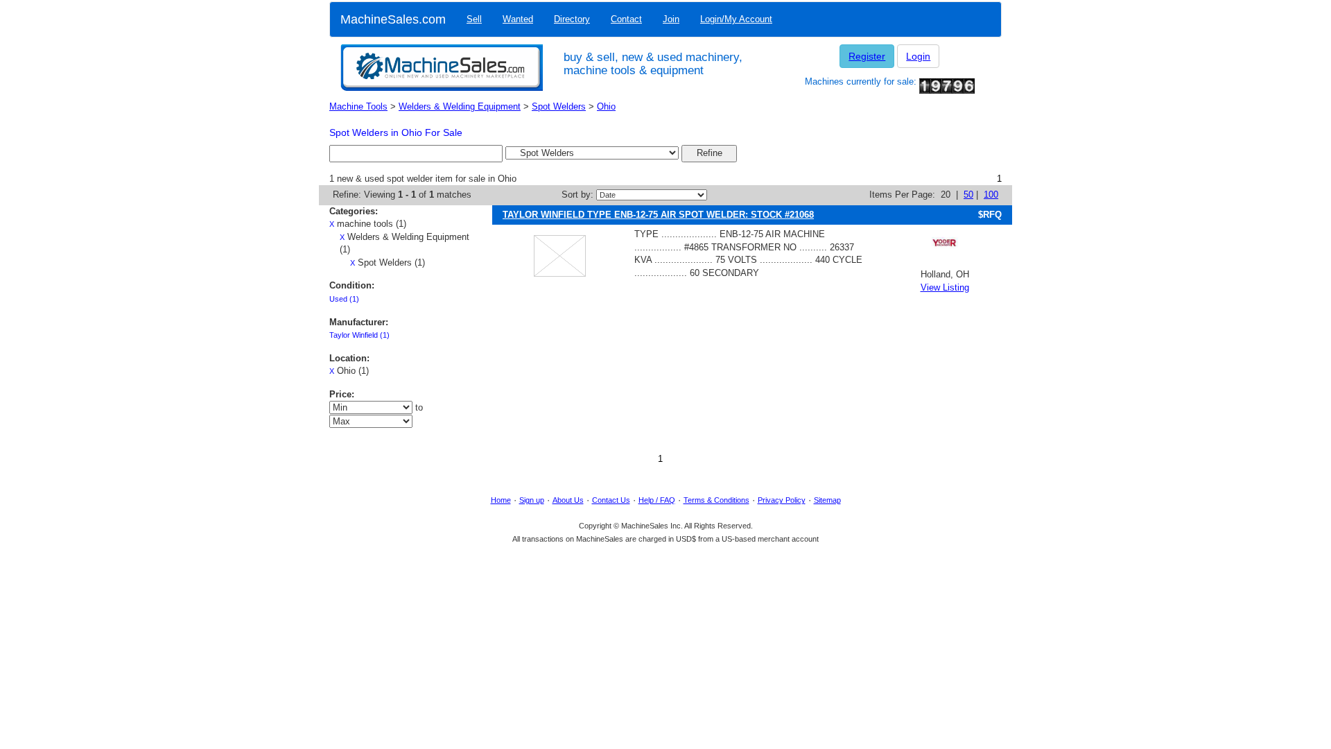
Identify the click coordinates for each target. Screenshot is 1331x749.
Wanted (518, 19)
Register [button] (867, 56)
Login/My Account (736, 19)
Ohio (606, 106)
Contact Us (611, 500)
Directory (572, 19)
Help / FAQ (656, 500)
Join (671, 19)
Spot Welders (559, 106)
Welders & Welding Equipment (460, 106)
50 (968, 194)
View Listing (945, 287)
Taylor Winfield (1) (359, 335)
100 (991, 194)
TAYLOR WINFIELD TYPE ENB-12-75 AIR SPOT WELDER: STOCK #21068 (658, 214)
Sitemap (827, 500)
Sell (474, 19)
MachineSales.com (393, 19)
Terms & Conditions (716, 500)
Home (501, 500)
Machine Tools (358, 106)
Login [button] (918, 56)
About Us (568, 500)
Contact (626, 19)
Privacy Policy (782, 500)
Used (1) (344, 299)
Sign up (531, 500)
